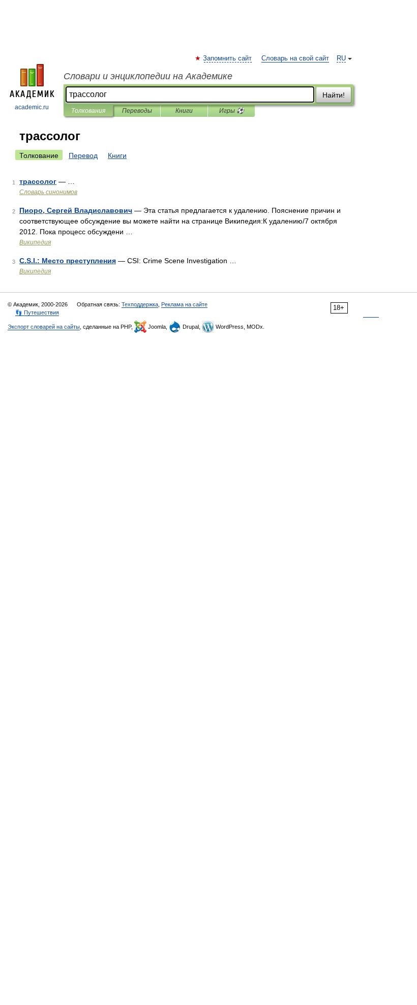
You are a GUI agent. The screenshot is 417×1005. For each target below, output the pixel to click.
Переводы (137, 110)
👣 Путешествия (37, 312)
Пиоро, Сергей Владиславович (75, 210)
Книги (184, 110)
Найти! (333, 95)
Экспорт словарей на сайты (44, 327)
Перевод (83, 155)
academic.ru (32, 107)
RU (341, 58)
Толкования (88, 110)
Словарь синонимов (48, 192)
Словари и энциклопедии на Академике (148, 76)
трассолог (37, 181)
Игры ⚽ (231, 110)
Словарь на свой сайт (295, 58)
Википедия (35, 242)
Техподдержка (140, 304)
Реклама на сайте (184, 304)
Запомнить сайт (228, 58)
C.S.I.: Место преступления (67, 261)
